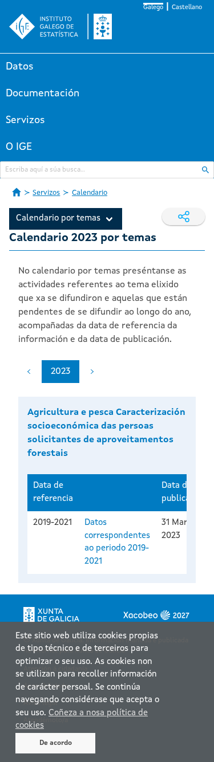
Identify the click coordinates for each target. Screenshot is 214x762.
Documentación (42, 93)
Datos (20, 67)
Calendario (89, 193)
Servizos (25, 120)
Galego (153, 8)
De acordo (55, 743)
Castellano (187, 8)
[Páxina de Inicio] (16, 192)
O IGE (19, 147)
